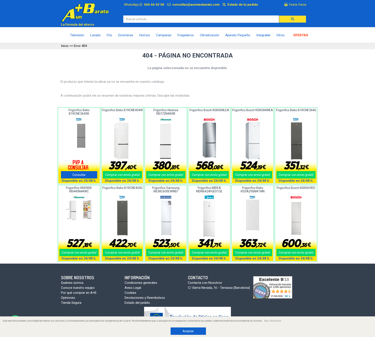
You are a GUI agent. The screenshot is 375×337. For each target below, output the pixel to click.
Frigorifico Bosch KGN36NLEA (209, 110)
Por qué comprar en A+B (78, 293)
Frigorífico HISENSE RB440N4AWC (79, 189)
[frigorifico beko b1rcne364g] (296, 141)
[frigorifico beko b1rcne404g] (122, 218)
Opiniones (68, 298)
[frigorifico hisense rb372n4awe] (166, 141)
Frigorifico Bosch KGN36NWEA (252, 110)
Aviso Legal (133, 288)
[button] (292, 19)
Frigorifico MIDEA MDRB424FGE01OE (209, 189)
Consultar (79, 175)
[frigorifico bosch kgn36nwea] (252, 141)
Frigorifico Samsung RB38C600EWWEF (165, 189)
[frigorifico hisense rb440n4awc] (79, 210)
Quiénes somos (72, 283)
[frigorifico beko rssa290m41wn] (252, 215)
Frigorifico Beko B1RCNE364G (296, 110)
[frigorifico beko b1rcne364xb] (79, 136)
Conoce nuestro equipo (78, 288)
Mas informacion (272, 321)
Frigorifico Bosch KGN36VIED (296, 188)
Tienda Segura (71, 303)
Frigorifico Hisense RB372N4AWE (165, 111)
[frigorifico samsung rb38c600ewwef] (166, 218)
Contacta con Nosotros (205, 283)
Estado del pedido (137, 303)
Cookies (130, 293)
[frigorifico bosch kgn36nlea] (209, 141)
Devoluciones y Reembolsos (145, 298)
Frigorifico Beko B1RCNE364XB (79, 111)
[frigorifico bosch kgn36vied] (296, 219)
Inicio (65, 46)
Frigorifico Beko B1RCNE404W (122, 110)
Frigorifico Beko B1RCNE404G (122, 188)
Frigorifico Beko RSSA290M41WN (253, 189)
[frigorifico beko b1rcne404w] (122, 141)
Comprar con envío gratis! (122, 175)
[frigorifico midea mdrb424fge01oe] (209, 219)
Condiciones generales (141, 283)
